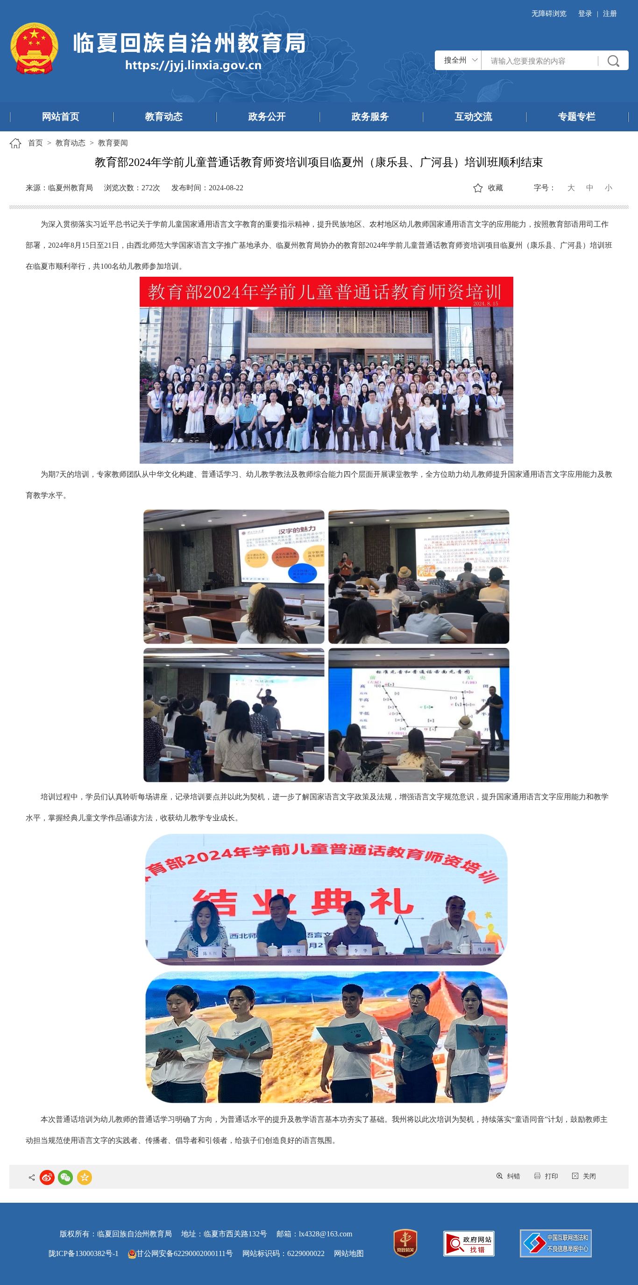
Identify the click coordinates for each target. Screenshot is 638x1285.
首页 (35, 143)
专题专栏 (576, 116)
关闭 (589, 1176)
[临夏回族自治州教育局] (157, 47)
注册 (610, 13)
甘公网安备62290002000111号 (184, 1253)
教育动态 (164, 116)
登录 (585, 13)
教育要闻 (113, 143)
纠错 (513, 1176)
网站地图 (349, 1253)
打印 (551, 1176)
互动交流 (473, 116)
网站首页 (60, 116)
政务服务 (370, 116)
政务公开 (267, 116)
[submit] (613, 61)
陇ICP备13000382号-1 (84, 1253)
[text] (540, 61)
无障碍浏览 (549, 13)
